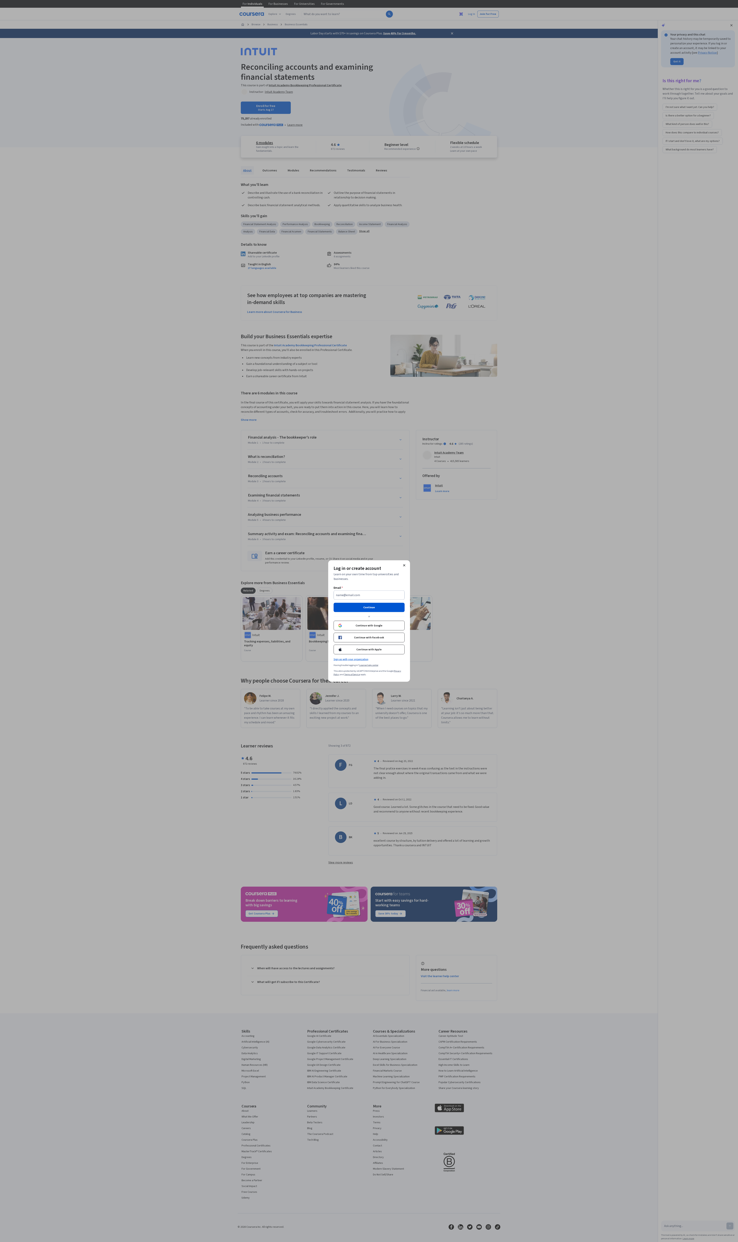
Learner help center (368, 665)
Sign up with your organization (351, 659)
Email (338, 588)
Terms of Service (352, 674)
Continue (369, 607)
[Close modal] (404, 565)
